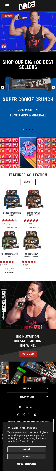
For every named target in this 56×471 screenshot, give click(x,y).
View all (28, 181)
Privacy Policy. (27, 441)
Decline (26, 456)
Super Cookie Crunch (28, 99)
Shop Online (27, 396)
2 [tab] (26, 129)
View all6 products (9, 271)
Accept (26, 449)
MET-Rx (27, 388)
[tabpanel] (28, 98)
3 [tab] (29, 129)
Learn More (28, 354)
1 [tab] (23, 129)
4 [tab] (32, 129)
